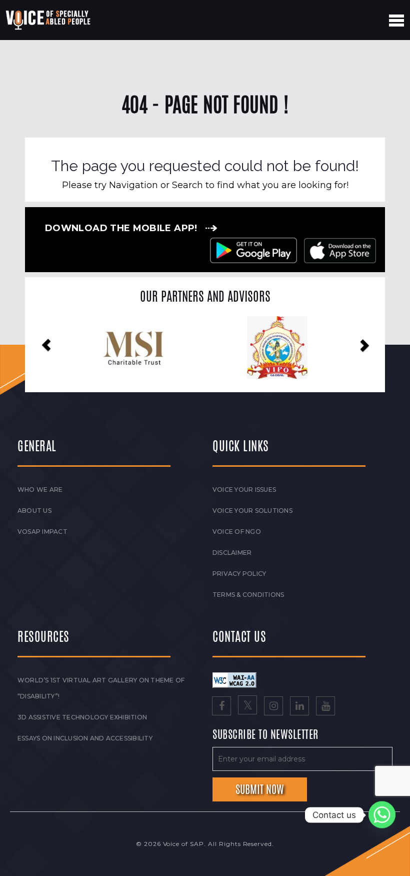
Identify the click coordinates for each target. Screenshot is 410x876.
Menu (396, 21)
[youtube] (326, 706)
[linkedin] (300, 706)
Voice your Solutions (252, 510)
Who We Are (40, 489)
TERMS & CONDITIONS (248, 594)
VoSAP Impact (43, 531)
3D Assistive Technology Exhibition (82, 717)
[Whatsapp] (382, 814)
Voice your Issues (244, 489)
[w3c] (234, 679)
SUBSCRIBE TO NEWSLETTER (265, 735)
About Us (35, 510)
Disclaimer (232, 552)
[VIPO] (147, 347)
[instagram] (274, 706)
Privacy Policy (239, 573)
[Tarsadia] (291, 347)
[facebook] (222, 706)
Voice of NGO (236, 531)
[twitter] (248, 706)
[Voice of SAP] (48, 20)
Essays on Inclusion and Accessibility (85, 738)
